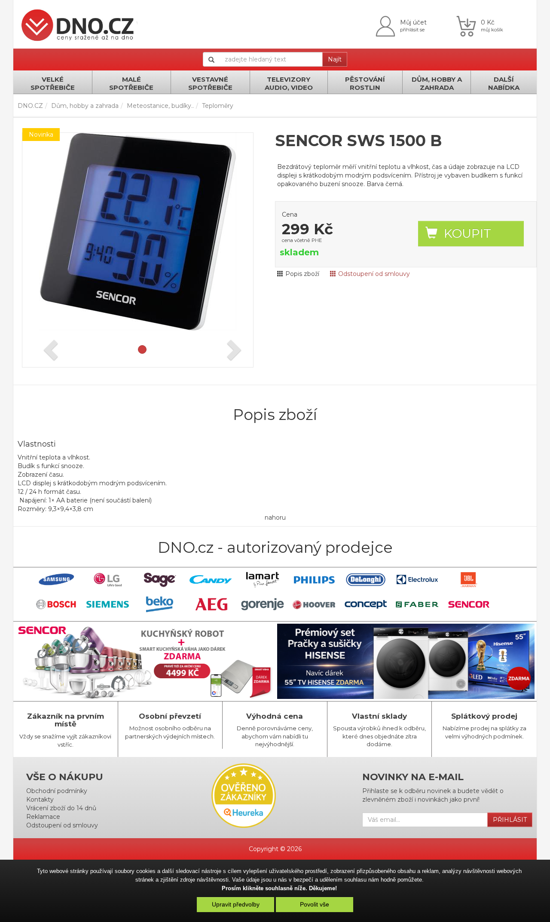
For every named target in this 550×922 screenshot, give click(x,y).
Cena (289, 214)
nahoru (275, 517)
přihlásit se (412, 30)
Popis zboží (302, 274)
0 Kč (488, 22)
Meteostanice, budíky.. (160, 106)
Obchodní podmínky (56, 791)
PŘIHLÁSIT (510, 820)
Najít (335, 59)
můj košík (492, 30)
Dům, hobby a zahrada (85, 106)
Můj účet (413, 22)
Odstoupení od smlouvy (374, 274)
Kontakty (40, 799)
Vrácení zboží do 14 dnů (61, 808)
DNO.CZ (30, 106)
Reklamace (43, 817)
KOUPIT (467, 233)
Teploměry (217, 106)
